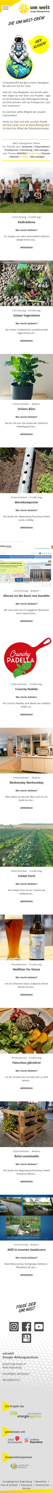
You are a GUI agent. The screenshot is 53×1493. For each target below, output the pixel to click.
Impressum (26, 1485)
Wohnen (14, 156)
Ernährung (34, 153)
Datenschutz (42, 1485)
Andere (24, 156)
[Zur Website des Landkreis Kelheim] (26, 1466)
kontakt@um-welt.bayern (16, 1373)
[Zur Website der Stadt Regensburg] (13, 1443)
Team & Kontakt (9, 1485)
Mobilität (22, 153)
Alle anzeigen (42, 150)
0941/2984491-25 (11, 1380)
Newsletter (41, 1481)
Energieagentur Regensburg (17, 1481)
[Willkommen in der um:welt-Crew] (26, 79)
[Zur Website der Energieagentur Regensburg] (26, 1415)
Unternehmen (42, 146)
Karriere (26, 1488)
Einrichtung (26, 150)
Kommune (27, 146)
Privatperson (11, 150)
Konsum (46, 153)
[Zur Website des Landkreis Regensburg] (32, 1443)
